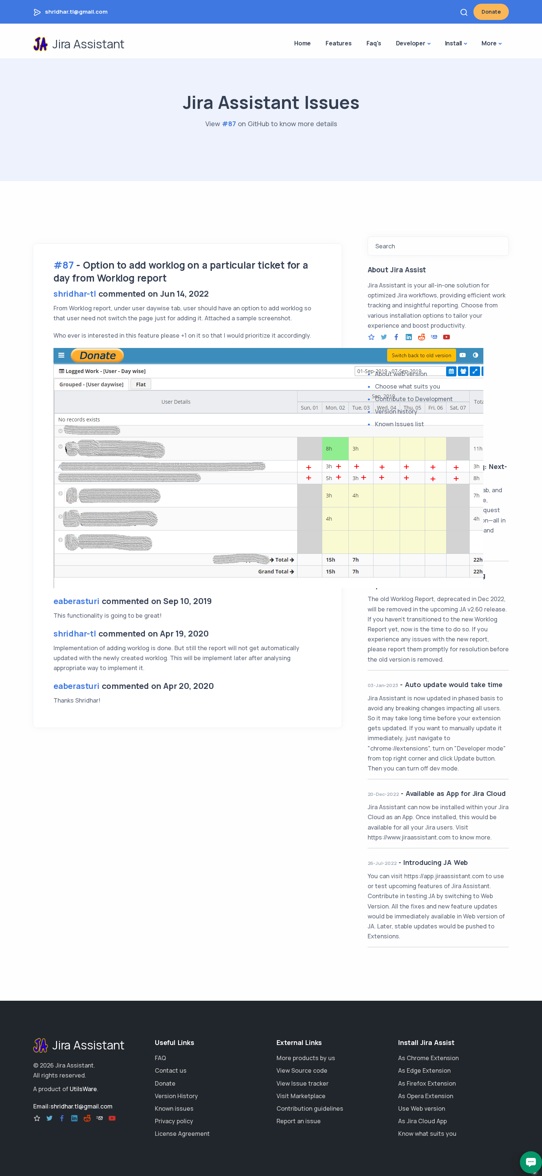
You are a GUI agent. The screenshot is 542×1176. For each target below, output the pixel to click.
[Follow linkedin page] (409, 337)
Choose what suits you (407, 386)
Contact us (171, 1070)
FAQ (160, 1058)
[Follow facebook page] (396, 337)
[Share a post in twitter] (384, 337)
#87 (229, 123)
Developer (410, 43)
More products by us (306, 1058)
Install (453, 43)
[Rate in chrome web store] (371, 337)
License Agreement (182, 1134)
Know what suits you (427, 1134)
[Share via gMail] (434, 337)
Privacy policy (174, 1121)
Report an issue (299, 1121)
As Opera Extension (425, 1096)
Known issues (174, 1108)
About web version (401, 374)
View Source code (302, 1070)
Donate (491, 11)
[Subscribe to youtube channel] (446, 337)
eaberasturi (76, 601)
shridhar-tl (74, 293)
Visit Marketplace (301, 1096)
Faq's (373, 43)
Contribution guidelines (310, 1108)
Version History (176, 1096)
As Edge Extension (424, 1070)
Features (338, 43)
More (489, 43)
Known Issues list (399, 424)
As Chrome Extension (428, 1058)
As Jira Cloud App (422, 1121)
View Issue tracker (303, 1083)
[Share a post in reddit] (421, 337)
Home (302, 43)
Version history (396, 411)
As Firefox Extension (427, 1083)
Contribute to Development (414, 399)
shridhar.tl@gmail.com (76, 11)
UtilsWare (83, 1089)
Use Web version (421, 1108)
